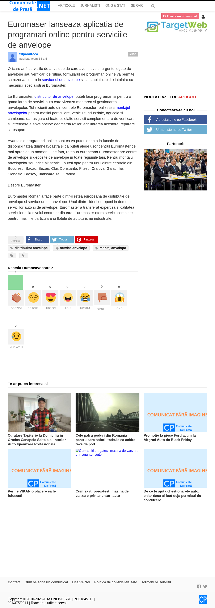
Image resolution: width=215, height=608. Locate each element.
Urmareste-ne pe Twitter (174, 129)
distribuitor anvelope (31, 248)
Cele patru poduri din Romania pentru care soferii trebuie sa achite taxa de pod (105, 439)
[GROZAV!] (16, 298)
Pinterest (89, 239)
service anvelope (73, 248)
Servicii (138, 5)
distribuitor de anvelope (53, 96)
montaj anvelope (112, 248)
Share (38, 239)
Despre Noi (81, 582)
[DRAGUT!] (33, 298)
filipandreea (28, 54)
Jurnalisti (90, 5)
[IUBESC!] (50, 298)
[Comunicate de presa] (29, 6)
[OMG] (119, 298)
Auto (132, 54)
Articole (66, 5)
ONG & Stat (115, 5)
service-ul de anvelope (61, 80)
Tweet (63, 239)
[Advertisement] (175, 63)
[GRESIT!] (102, 297)
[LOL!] (68, 298)
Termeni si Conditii (156, 582)
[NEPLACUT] (16, 336)
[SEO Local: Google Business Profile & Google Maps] (175, 26)
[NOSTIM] (85, 298)
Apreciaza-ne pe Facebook (176, 119)
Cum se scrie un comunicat (46, 582)
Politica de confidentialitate (115, 582)
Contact (14, 582)
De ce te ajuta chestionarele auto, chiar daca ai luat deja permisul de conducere (172, 495)
